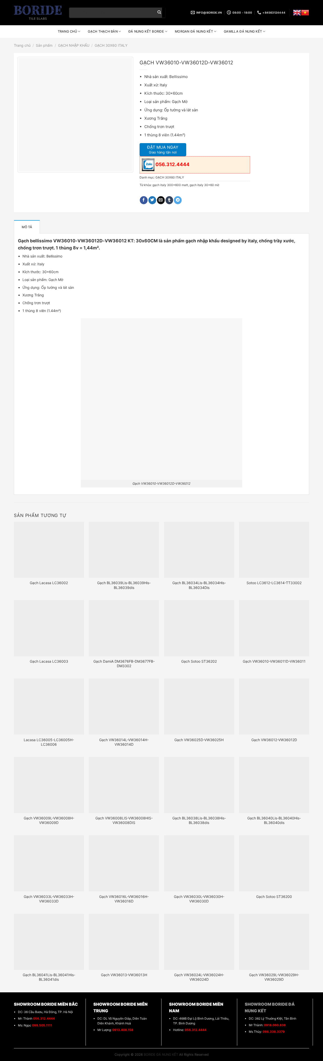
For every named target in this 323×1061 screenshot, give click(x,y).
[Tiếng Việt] (305, 12)
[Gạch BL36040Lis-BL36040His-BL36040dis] (274, 785)
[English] (297, 12)
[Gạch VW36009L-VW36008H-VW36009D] (49, 785)
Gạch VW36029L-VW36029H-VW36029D (274, 977)
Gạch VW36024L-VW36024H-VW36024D (199, 977)
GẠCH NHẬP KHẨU (73, 45)
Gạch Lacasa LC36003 (49, 661)
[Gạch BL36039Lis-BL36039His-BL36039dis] (124, 550)
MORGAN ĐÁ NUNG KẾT (194, 31)
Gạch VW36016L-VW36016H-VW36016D (124, 898)
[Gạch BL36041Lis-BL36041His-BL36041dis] (49, 942)
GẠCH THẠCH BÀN (103, 31)
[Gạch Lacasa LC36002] (49, 550)
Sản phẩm (44, 45)
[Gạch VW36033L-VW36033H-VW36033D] (49, 863)
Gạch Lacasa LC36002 (49, 583)
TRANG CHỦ (67, 31)
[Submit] (159, 13)
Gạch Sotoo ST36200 (274, 896)
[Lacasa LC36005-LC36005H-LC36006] (49, 707)
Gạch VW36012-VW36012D (274, 740)
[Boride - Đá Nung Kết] (38, 13)
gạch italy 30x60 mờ (204, 185)
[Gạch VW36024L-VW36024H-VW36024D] (199, 942)
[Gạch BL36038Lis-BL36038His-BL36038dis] (199, 785)
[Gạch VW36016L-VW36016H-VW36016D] (124, 863)
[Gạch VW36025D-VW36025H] (199, 707)
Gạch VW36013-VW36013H (124, 975)
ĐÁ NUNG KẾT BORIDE (146, 31)
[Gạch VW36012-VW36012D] (274, 707)
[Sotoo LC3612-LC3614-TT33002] (274, 550)
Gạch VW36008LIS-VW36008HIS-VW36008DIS (124, 820)
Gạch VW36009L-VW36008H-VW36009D (49, 820)
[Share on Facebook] (144, 200)
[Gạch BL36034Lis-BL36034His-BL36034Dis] (199, 550)
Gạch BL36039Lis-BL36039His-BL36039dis (124, 585)
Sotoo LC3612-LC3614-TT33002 (274, 583)
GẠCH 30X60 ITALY (111, 45)
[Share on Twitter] (152, 200)
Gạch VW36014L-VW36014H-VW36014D (124, 742)
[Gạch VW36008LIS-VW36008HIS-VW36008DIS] (124, 785)
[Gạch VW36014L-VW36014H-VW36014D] (124, 707)
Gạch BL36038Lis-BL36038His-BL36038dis (199, 820)
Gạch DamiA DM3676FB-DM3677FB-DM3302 (124, 663)
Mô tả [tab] (27, 227)
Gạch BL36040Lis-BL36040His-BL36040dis (274, 820)
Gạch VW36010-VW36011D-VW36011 (274, 661)
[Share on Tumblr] (169, 200)
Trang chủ (22, 45)
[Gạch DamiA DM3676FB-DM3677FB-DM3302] (124, 628)
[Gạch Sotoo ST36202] (199, 628)
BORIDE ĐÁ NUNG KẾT (161, 1054)
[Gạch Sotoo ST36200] (274, 863)
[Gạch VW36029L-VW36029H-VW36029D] (274, 942)
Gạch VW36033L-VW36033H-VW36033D (49, 898)
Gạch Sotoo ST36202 (199, 661)
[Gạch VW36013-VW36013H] (124, 942)
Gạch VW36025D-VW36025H (199, 740)
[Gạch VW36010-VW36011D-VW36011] (274, 628)
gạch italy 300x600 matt (170, 185)
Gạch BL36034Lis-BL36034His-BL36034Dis (199, 585)
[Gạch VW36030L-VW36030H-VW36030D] (199, 863)
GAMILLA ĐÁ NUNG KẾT (243, 31)
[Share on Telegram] (178, 200)
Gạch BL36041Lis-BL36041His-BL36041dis (49, 977)
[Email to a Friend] (161, 200)
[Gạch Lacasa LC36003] (49, 628)
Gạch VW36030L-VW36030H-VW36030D (199, 898)
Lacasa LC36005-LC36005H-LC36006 (49, 742)
